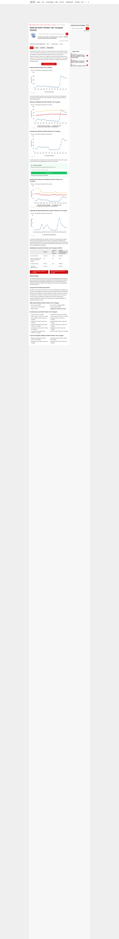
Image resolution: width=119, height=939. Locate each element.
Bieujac (60, 36)
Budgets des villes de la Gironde (58, 308)
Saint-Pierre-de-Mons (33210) (38, 306)
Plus (82, 2)
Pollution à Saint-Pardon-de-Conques (59, 331)
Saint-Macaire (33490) (56, 306)
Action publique (50, 2)
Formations (75, 51)
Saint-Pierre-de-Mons (53, 36)
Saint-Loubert (45, 36)
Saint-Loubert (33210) (36, 305)
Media (56, 2)
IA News (38, 2)
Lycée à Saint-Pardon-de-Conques (59, 314)
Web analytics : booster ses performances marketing (78, 61)
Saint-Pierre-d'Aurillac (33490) (58, 305)
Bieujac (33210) (34, 308)
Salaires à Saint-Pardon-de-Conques (39, 316)
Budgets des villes (35, 24)
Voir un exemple (86, 30)
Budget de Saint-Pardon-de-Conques (39, 272)
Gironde (42, 24)
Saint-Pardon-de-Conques (50, 24)
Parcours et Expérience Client (79, 65)
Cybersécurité (69, 2)
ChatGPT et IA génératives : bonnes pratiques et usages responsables (78, 56)
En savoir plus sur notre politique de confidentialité (39, 175)
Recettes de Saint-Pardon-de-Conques (58, 272)
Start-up (61, 2)
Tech (43, 2)
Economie (77, 2)
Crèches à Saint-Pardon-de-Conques (59, 316)
